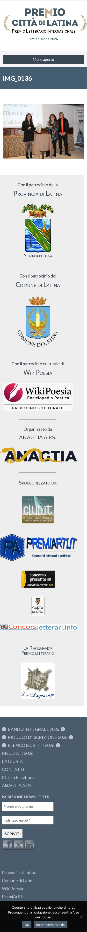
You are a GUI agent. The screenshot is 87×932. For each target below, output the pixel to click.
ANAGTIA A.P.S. (17, 785)
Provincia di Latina (19, 872)
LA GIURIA (12, 761)
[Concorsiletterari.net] (38, 589)
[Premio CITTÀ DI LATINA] (43, 14)
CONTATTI (13, 769)
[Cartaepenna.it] (38, 617)
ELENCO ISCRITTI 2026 (31, 745)
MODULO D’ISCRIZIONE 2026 (37, 737)
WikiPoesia (12, 888)
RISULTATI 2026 (17, 753)
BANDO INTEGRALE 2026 (33, 729)
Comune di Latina (18, 880)
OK (27, 925)
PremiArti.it (13, 896)
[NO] (81, 916)
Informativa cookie (50, 925)
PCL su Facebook (18, 777)
